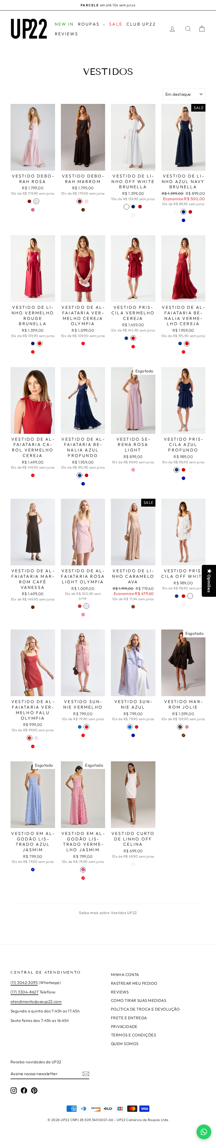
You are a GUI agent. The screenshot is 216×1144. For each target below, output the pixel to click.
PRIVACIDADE (124, 1026)
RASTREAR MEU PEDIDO (134, 983)
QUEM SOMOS (125, 1043)
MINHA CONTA (125, 974)
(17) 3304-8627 (24, 991)
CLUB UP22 (141, 24)
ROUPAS (89, 24)
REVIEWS (66, 33)
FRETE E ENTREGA (129, 1017)
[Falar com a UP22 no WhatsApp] (204, 1131)
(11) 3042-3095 (24, 982)
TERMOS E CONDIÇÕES (133, 1034)
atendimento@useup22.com (36, 1001)
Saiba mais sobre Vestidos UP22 (108, 912)
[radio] (29, 201)
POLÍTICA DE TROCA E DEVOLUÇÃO (145, 1009)
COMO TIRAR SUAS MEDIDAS (138, 1000)
